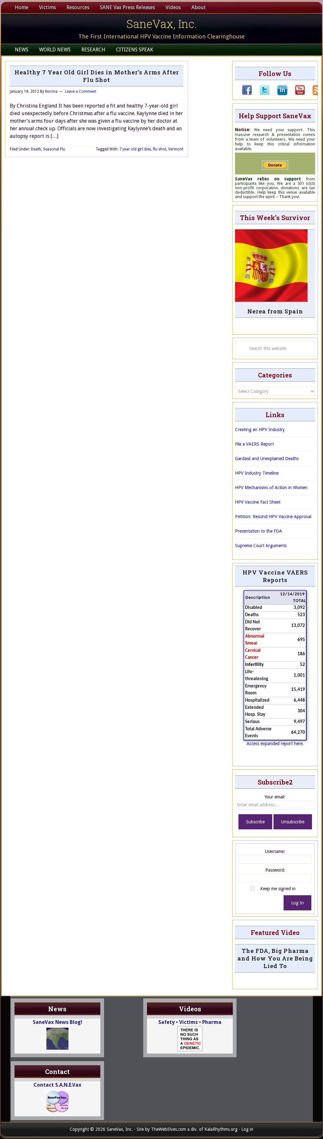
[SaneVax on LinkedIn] (278, 93)
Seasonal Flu (54, 149)
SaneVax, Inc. (161, 23)
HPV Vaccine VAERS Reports (275, 576)
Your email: (275, 796)
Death (36, 149)
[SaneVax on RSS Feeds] (314, 93)
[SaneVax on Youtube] (296, 93)
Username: (275, 851)
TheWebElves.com (168, 1129)
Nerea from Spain (275, 311)
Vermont (175, 149)
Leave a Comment (80, 91)
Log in (247, 1129)
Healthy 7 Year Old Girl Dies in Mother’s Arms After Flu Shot (97, 76)
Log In (297, 902)
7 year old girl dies (135, 149)
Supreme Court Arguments (261, 545)
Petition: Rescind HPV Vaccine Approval (273, 516)
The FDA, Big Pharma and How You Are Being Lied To (275, 958)
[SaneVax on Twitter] (261, 93)
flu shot (159, 149)
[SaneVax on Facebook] (247, 93)
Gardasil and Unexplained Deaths (267, 458)
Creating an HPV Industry (260, 429)
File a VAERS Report (254, 444)
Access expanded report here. (275, 743)
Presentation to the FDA (258, 531)
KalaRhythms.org (221, 1129)
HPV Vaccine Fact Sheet (257, 502)
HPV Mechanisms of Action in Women (271, 487)
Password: (275, 870)
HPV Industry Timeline (257, 473)
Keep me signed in (278, 888)
